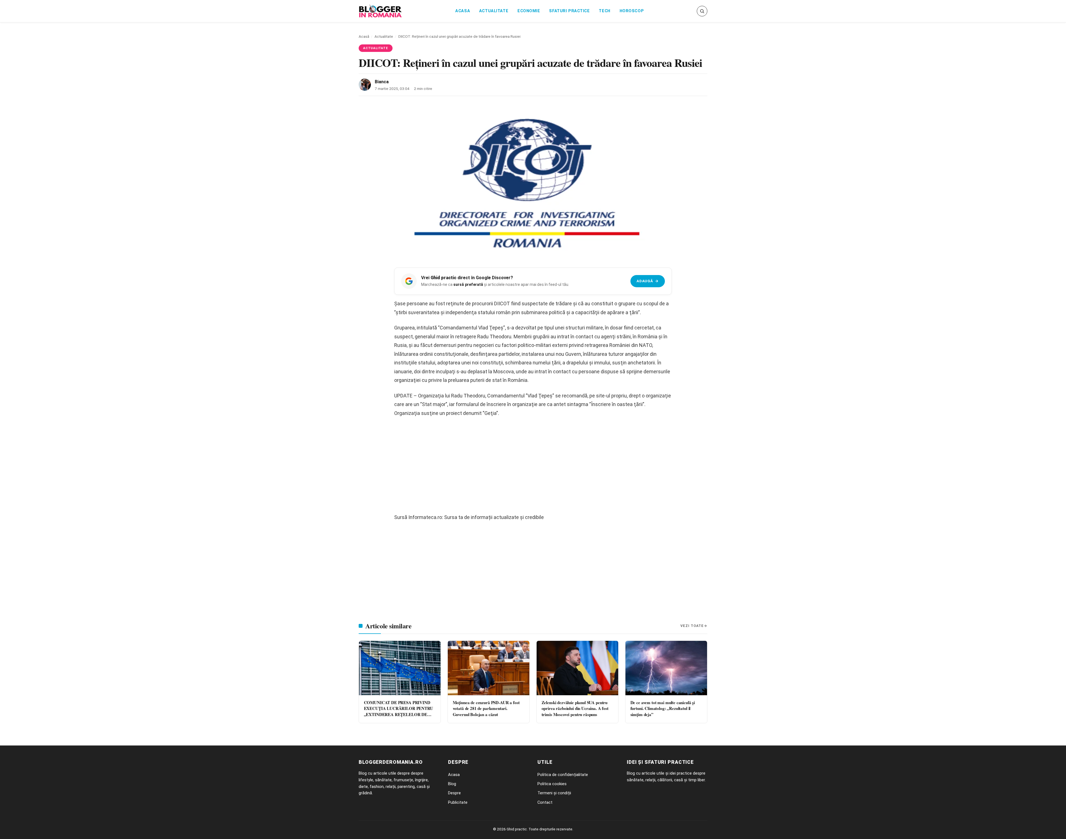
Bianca (382, 81)
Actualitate (493, 11)
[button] (702, 11)
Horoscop (632, 11)
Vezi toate (692, 626)
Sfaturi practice (569, 11)
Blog (452, 783)
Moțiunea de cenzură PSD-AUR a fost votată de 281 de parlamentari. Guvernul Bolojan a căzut (486, 708)
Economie (528, 11)
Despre (454, 792)
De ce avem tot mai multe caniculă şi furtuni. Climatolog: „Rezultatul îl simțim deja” (662, 708)
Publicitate (457, 802)
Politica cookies (552, 783)
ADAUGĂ (647, 281)
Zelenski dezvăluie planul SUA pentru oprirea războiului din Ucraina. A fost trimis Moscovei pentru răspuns (575, 708)
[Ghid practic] (380, 11)
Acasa (462, 11)
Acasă (364, 36)
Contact (544, 802)
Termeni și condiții (554, 792)
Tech (604, 11)
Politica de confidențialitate (562, 774)
